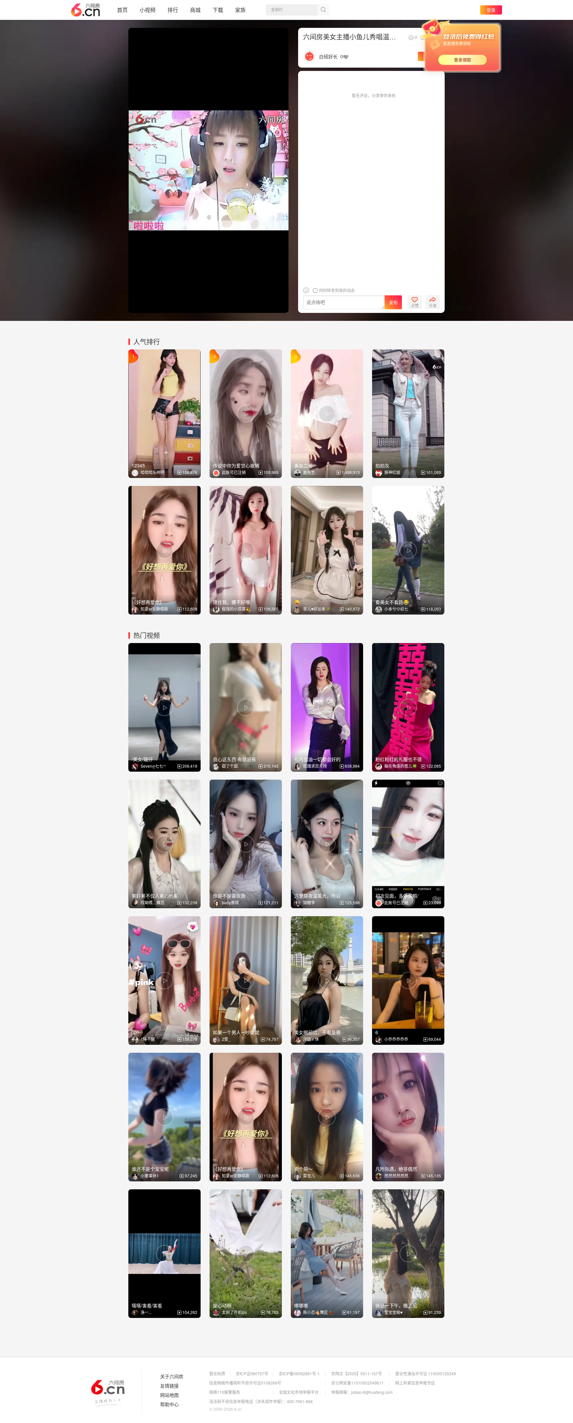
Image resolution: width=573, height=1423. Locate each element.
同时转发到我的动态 (336, 290)
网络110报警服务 (224, 1392)
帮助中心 (169, 1404)
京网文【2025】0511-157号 (356, 1373)
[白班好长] (309, 55)
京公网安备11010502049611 (357, 1383)
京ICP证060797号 (252, 1373)
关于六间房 (171, 1376)
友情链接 (169, 1386)
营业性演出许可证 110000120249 (425, 1373)
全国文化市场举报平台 (299, 1392)
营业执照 (217, 1373)
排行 (172, 10)
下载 (218, 10)
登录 (491, 10)
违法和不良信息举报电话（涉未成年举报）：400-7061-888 (261, 1401)
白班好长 (328, 56)
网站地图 (169, 1395)
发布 (393, 302)
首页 (122, 10)
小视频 (148, 10)
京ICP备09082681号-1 (299, 1373)
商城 (195, 10)
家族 (240, 10)
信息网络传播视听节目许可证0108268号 (245, 1383)
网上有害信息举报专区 (415, 1383)
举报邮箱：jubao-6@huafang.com (362, 1392)
